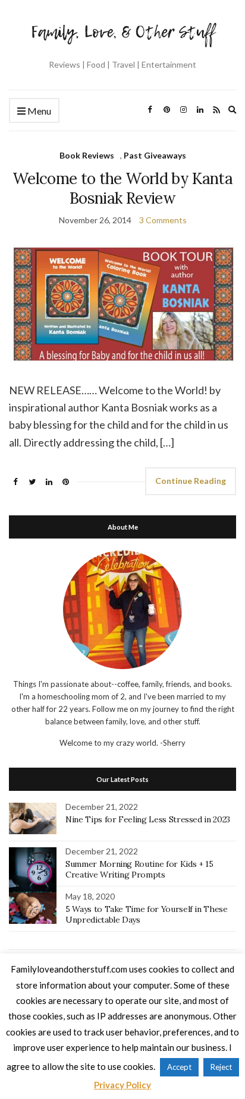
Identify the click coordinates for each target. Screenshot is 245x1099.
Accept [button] (179, 1067)
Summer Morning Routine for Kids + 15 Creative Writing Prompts (139, 869)
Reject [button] (221, 1067)
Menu (38, 110)
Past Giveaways (155, 155)
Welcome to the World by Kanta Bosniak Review (122, 188)
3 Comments (163, 220)
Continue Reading (190, 481)
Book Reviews (86, 155)
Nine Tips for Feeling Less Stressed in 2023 (147, 819)
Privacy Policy (122, 1084)
